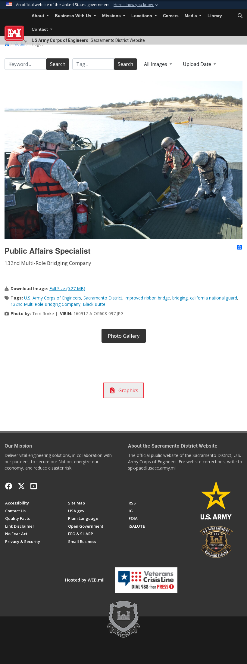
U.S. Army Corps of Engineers (52, 298)
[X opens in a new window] (21, 486)
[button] (136, 5)
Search (57, 64)
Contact (40, 29)
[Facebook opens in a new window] (8, 486)
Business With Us (73, 16)
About (38, 16)
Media (191, 16)
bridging (180, 298)
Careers (171, 16)
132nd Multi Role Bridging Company (45, 304)
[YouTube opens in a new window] (33, 486)
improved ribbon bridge (147, 298)
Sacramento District (102, 298)
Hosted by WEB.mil (85, 580)
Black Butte (94, 304)
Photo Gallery (123, 335)
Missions (112, 16)
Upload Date (197, 64)
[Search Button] (240, 16)
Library (215, 16)
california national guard (213, 298)
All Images (156, 64)
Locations (142, 16)
